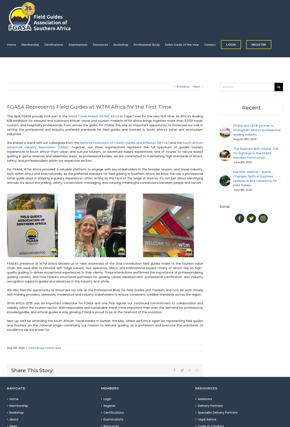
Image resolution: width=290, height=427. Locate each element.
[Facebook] (239, 218)
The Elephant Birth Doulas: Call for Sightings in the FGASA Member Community (255, 153)
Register (109, 406)
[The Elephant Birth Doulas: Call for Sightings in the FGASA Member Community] (225, 152)
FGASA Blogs (36, 348)
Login (107, 399)
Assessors (205, 399)
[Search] (17, 70)
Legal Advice (207, 419)
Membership (19, 406)
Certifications (114, 412)
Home (14, 399)
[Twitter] (251, 218)
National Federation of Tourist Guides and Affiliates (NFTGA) (124, 143)
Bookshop (17, 412)
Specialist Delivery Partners (218, 412)
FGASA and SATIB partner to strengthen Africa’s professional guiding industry (256, 130)
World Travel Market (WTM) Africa (93, 116)
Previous (183, 86)
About (14, 419)
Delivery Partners (210, 406)
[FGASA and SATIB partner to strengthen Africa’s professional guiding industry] (225, 129)
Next (196, 86)
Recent (251, 108)
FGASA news (53, 348)
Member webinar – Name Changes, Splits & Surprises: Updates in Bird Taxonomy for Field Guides (255, 178)
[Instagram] (263, 218)
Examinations (113, 419)
